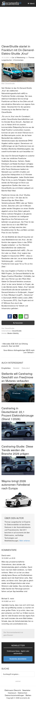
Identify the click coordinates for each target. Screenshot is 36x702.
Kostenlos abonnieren (18, 659)
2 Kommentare (18, 60)
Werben (28, 695)
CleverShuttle (17, 331)
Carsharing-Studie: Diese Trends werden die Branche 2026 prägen (17, 449)
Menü (32, 3)
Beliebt (16, 368)
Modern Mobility (13, 333)
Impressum (12, 693)
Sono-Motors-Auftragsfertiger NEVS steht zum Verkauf (19, 351)
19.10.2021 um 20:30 (8, 558)
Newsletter (19, 323)
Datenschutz (22, 693)
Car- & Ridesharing (18, 57)
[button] (10, 316)
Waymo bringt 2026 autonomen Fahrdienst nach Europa (16, 484)
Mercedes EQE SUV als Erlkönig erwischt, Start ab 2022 (15, 344)
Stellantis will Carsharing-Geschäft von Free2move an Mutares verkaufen (17, 377)
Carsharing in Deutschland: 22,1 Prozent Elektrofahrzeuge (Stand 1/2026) (18, 413)
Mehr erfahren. (24, 540)
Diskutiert (26, 368)
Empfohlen (6, 368)
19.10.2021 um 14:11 (8, 601)
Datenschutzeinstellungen (14, 695)
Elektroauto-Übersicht (13, 690)
